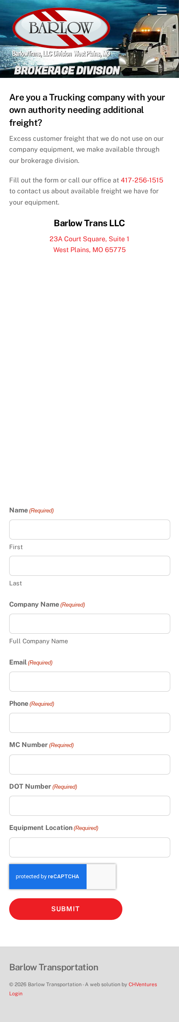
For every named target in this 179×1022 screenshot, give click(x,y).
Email (30, 662)
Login (15, 993)
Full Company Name (38, 641)
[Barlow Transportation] (61, 54)
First (16, 546)
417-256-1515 (142, 180)
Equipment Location (53, 828)
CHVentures (143, 984)
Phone (31, 703)
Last (15, 583)
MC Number (41, 745)
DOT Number (43, 786)
